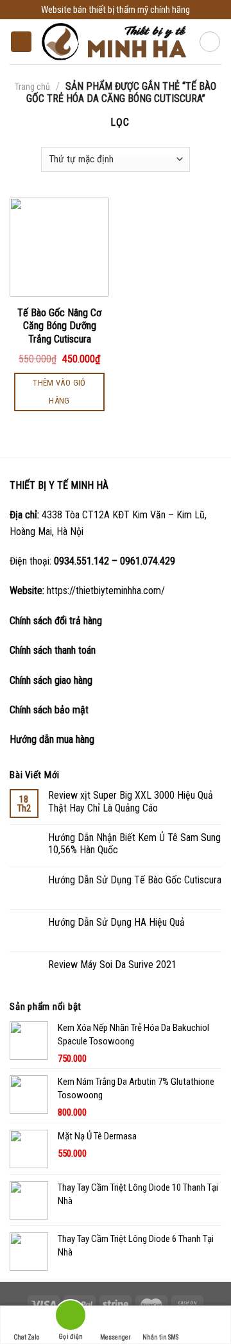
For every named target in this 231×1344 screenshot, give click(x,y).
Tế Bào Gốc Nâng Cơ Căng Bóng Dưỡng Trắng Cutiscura (59, 326)
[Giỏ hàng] (210, 41)
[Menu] (21, 42)
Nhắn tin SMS (160, 1337)
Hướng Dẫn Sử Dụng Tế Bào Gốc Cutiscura (134, 880)
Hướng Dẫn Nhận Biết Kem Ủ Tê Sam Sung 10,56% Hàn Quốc (134, 843)
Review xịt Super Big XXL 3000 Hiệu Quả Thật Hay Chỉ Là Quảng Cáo (130, 801)
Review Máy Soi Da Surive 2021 (112, 964)
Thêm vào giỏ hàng (59, 391)
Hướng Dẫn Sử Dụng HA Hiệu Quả (116, 922)
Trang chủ (32, 86)
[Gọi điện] (71, 1317)
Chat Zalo (26, 1337)
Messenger (115, 1337)
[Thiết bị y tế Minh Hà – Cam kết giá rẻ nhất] (115, 41)
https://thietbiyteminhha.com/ (106, 590)
